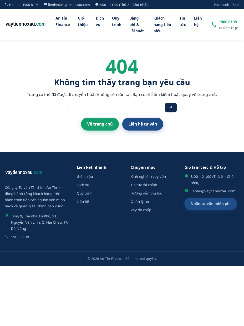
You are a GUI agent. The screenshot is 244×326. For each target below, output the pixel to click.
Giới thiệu (83, 21)
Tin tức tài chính (144, 184)
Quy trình (116, 21)
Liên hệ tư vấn (142, 124)
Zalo (236, 4)
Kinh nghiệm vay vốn (148, 176)
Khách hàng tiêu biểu (162, 24)
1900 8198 (30, 4)
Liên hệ (198, 21)
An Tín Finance (63, 21)
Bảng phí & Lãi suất (136, 24)
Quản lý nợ (140, 201)
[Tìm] (171, 107)
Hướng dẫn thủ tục (146, 193)
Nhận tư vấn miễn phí (211, 203)
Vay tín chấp (141, 209)
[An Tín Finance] (25, 24)
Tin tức (182, 21)
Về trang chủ (100, 124)
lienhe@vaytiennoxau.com (69, 4)
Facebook (221, 4)
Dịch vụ (100, 21)
